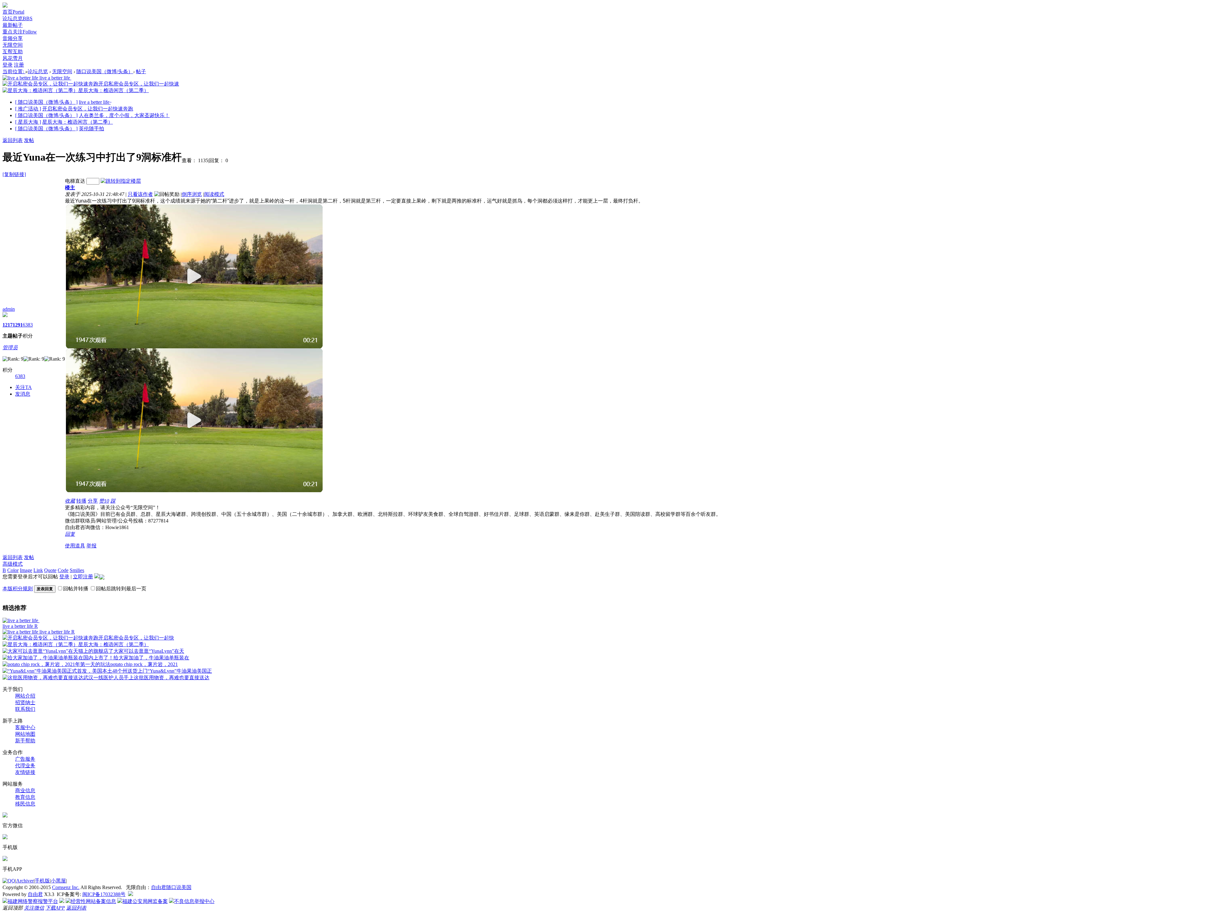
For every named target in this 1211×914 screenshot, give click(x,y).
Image (26, 570)
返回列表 (13, 140)
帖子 (141, 71)
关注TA (23, 387)
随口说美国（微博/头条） (104, 71)
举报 (91, 545)
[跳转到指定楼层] (121, 181)
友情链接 (25, 772)
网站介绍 (25, 696)
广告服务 (25, 759)
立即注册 (83, 576)
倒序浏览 (192, 194)
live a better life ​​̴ (95, 102)
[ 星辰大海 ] (28, 122)
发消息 (22, 394)
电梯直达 (75, 181)
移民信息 (25, 803)
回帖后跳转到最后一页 (121, 588)
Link (38, 570)
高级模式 (13, 564)
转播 (81, 501)
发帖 (29, 140)
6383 (28, 324)
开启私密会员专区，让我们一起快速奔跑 (87, 108)
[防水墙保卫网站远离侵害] (130, 894)
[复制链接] (14, 174)
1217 (8, 324)
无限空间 (13, 45)
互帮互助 (13, 51)
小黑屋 (58, 880)
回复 (70, 534)
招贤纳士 (25, 702)
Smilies (77, 570)
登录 (8, 65)
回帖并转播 (75, 588)
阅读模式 (214, 194)
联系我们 (25, 709)
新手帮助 (25, 740)
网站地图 (25, 734)
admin (9, 309)
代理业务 (25, 765)
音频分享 (13, 38)
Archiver (25, 880)
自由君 (35, 894)
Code (63, 570)
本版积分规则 (18, 588)
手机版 (42, 880)
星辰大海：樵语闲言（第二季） (77, 122)
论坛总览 (17, 18)
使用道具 (75, 545)
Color (13, 570)
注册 (19, 65)
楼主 (70, 187)
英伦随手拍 (91, 128)
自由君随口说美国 (171, 887)
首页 (13, 12)
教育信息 (25, 797)
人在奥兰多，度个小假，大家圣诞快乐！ (124, 115)
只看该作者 (140, 194)
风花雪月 (13, 58)
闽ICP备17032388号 (104, 894)
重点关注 (20, 31)
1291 (18, 324)
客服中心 (25, 727)
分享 (93, 501)
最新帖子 (13, 25)
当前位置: (14, 71)
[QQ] (9, 880)
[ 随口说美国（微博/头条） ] (46, 102)
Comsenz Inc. (65, 887)
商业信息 (25, 790)
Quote (50, 570)
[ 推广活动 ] (28, 108)
